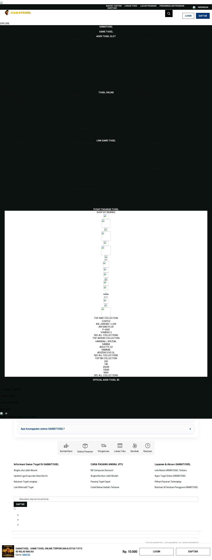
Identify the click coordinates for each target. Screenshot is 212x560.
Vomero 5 (106, 332)
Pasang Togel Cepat (100, 481)
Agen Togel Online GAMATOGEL (170, 476)
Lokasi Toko (130, 6)
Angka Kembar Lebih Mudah (104, 476)
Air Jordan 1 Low (106, 324)
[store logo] (18, 16)
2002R (106, 367)
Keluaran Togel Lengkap (25, 481)
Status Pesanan (85, 451)
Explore (4, 23)
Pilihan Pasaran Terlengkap (168, 481)
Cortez (106, 321)
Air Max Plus (106, 326)
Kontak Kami (66, 451)
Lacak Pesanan (148, 6)
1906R (106, 369)
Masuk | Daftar (114, 6)
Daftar (203, 16)
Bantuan (112, 8)
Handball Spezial (106, 341)
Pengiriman (103, 451)
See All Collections (106, 335)
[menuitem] (106, 26)
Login (188, 16)
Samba (106, 344)
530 (106, 361)
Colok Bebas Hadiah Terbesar (105, 487)
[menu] (106, 203)
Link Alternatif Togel (24, 487)
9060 (106, 372)
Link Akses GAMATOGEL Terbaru (171, 470)
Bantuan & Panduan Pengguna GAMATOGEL (176, 487)
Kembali (135, 451)
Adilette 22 (106, 347)
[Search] (169, 13)
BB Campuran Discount (102, 470)
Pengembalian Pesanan (172, 6)
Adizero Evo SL (106, 352)
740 (106, 364)
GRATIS (26, 554)
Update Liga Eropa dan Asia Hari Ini (31, 476)
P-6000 (106, 329)
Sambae (106, 349)
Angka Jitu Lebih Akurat (25, 470)
